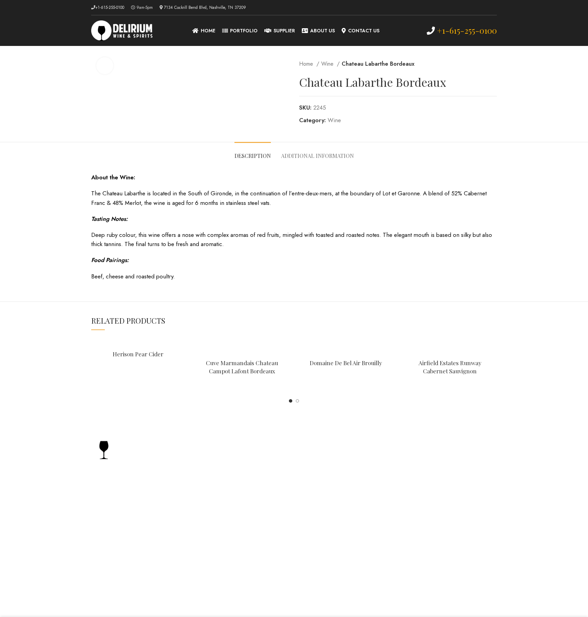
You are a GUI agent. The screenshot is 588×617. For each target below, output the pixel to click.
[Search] (411, 30)
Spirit (409, 453)
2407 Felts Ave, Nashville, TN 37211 (141, 503)
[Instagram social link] (493, 7)
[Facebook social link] (485, 7)
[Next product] (493, 64)
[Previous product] (479, 64)
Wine (328, 64)
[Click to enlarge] (104, 65)
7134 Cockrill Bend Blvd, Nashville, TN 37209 (205, 7)
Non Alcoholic (421, 493)
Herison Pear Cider (138, 354)
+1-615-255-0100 (109, 7)
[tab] (252, 152)
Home (307, 64)
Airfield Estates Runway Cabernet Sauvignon (450, 367)
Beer (409, 479)
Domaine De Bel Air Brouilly (346, 363)
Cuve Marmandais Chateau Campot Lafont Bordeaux (242, 367)
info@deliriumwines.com (128, 526)
